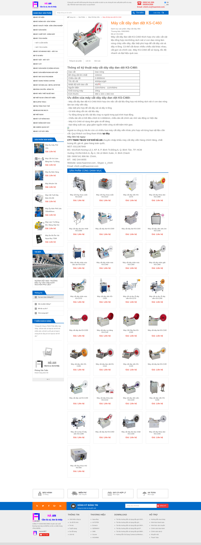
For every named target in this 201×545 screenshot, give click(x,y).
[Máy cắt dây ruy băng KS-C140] (104, 319)
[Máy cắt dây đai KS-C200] (78, 319)
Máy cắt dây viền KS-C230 (157, 399)
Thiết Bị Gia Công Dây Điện (45, 98)
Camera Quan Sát (42, 127)
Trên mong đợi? (43, 313)
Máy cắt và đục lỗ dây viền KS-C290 (157, 297)
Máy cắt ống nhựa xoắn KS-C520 (78, 196)
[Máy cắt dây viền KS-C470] (131, 184)
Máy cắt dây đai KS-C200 (78, 330)
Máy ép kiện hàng (52, 172)
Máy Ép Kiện (39, 17)
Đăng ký (163, 506)
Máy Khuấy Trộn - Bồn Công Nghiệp (49, 26)
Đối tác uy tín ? (43, 308)
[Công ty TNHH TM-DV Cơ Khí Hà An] (45, 5)
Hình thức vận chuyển (158, 525)
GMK (93, 531)
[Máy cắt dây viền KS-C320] (104, 285)
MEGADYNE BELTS (41, 110)
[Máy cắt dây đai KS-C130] (157, 353)
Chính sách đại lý (156, 531)
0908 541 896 (148, 2)
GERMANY (95, 528)
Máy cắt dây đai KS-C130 (157, 364)
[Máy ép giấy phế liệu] (39, 148)
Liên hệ (88, 61)
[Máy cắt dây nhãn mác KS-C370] (78, 285)
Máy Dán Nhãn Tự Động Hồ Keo (47, 68)
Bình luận (97, 61)
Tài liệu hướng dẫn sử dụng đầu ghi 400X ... (130, 519)
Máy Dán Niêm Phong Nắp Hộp (46, 72)
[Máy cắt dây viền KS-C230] (157, 387)
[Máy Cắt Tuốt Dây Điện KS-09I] (39, 198)
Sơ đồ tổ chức (74, 522)
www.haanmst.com (86, 163)
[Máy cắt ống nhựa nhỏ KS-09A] (78, 455)
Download (120, 514)
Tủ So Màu (39, 55)
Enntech (95, 525)
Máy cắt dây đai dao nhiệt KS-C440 (131, 433)
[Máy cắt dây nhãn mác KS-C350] (131, 251)
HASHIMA (95, 537)
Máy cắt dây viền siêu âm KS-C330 (157, 230)
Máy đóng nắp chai (42, 123)
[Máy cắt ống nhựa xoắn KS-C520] (78, 184)
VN (168, 2)
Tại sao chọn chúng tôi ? (46, 297)
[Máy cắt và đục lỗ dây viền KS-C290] (157, 285)
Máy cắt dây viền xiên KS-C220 (131, 399)
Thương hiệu (98, 514)
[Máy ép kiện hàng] (39, 175)
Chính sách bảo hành (158, 528)
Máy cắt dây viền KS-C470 (131, 196)
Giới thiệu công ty (75, 519)
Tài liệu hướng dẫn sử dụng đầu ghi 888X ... (130, 531)
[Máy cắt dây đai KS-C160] (157, 319)
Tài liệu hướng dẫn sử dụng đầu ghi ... (128, 522)
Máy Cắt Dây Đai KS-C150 (131, 331)
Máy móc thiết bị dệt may (45, 93)
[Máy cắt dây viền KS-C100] (78, 353)
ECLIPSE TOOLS (40, 102)
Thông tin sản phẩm (75, 61)
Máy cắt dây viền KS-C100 (79, 365)
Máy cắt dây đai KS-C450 (104, 432)
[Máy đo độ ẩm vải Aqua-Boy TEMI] (39, 239)
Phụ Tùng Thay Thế (42, 106)
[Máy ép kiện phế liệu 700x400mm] (39, 212)
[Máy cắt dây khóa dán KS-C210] (104, 387)
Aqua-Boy (95, 519)
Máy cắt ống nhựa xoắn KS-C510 (105, 196)
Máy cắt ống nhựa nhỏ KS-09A (78, 467)
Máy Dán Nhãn (40, 30)
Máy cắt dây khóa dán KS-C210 (105, 399)
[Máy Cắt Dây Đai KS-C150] (131, 319)
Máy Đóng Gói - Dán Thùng (45, 21)
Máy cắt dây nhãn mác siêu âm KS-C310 (78, 263)
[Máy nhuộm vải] (39, 187)
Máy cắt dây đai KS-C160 (157, 330)
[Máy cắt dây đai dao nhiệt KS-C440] (131, 421)
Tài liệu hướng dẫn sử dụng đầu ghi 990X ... (130, 525)
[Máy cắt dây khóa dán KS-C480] (157, 184)
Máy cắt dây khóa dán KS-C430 (157, 433)
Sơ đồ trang (73, 531)
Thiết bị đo (39, 114)
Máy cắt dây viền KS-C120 (131, 365)
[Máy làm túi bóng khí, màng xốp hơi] (39, 225)
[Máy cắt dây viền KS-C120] (131, 353)
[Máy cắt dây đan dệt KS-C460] (87, 38)
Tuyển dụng (73, 528)
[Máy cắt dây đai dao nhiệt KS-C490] (78, 218)
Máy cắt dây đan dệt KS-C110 (105, 365)
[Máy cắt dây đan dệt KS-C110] (104, 353)
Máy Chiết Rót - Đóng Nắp (45, 34)
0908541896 (148, 4)
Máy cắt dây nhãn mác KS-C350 (131, 263)
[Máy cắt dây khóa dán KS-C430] (157, 421)
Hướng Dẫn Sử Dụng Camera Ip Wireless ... (130, 534)
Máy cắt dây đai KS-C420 (131, 229)
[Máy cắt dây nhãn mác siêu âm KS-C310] (78, 251)
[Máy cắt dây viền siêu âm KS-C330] (157, 218)
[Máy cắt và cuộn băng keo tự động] (39, 162)
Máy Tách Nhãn (41, 38)
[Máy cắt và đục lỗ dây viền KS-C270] (131, 285)
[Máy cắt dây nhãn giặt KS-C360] (157, 251)
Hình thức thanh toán (157, 522)
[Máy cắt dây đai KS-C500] (104, 218)
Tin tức (71, 525)
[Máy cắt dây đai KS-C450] (104, 421)
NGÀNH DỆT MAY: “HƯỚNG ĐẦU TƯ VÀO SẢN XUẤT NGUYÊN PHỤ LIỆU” (46, 283)
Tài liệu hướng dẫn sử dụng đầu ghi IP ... (129, 528)
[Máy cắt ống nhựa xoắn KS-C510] (104, 184)
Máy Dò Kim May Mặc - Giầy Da (46, 51)
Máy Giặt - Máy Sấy (42, 60)
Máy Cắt (38, 64)
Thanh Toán (155, 537)
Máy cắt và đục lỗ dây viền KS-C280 (79, 433)
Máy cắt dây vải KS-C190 (78, 398)
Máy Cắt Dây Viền (94, 17)
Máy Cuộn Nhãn (42, 43)
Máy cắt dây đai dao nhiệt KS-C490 (78, 230)
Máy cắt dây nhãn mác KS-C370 (78, 297)
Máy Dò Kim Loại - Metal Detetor (47, 85)
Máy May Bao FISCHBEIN (44, 76)
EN (168, 4)
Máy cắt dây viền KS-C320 (105, 297)
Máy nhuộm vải (51, 183)
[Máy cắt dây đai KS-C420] (131, 218)
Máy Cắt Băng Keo (42, 119)
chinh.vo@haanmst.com (154, 7)
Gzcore (94, 534)
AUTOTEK (95, 522)
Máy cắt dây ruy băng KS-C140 (105, 331)
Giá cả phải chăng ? (44, 304)
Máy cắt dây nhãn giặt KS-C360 (157, 263)
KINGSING (125, 31)
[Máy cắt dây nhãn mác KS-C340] (104, 251)
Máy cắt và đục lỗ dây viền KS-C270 (131, 297)
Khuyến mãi (155, 534)
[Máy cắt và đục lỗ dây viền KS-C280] (78, 421)
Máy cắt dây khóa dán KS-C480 (157, 196)
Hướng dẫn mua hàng (158, 519)
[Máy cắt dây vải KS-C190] (78, 387)
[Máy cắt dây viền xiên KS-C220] (131, 387)
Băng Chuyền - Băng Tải (44, 89)
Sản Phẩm (81, 17)
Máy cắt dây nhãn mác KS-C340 (105, 263)
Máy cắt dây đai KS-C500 (104, 229)
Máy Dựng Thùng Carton (45, 81)
